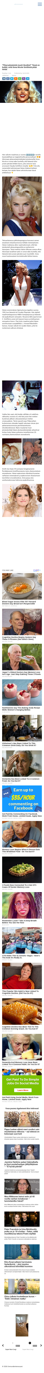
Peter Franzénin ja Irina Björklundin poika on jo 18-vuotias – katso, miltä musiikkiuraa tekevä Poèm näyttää (21, 1231)
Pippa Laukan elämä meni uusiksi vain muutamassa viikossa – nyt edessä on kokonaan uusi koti (21, 1131)
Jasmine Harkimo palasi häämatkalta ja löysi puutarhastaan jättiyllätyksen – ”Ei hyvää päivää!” (21, 1164)
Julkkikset (5, 75)
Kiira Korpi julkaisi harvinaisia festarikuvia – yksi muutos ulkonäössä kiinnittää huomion (18, 1264)
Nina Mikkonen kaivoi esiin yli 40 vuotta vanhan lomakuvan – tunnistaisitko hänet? (19, 1198)
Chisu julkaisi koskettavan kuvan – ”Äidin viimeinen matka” (20, 1297)
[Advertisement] (22, 36)
